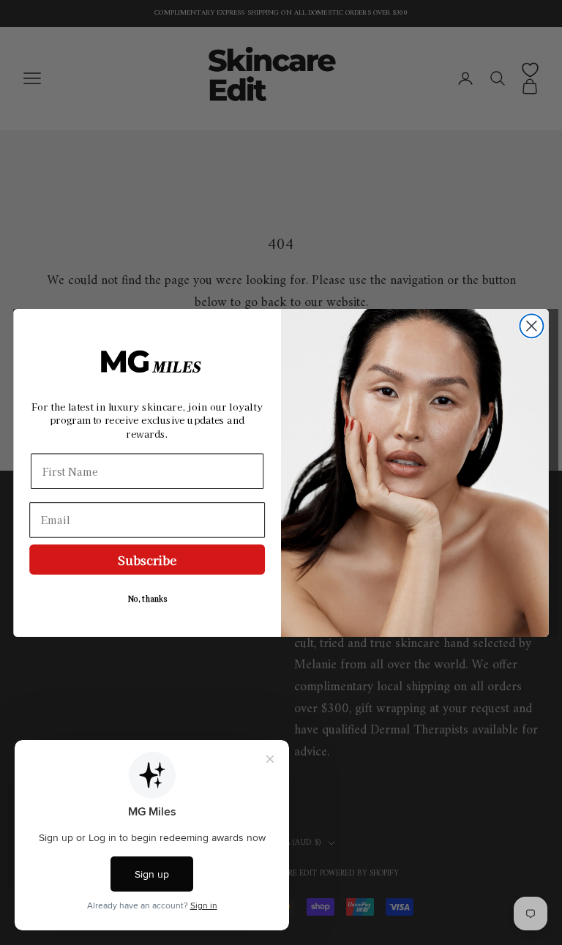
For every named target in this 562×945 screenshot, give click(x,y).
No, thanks (147, 598)
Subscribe (147, 559)
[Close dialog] (531, 325)
